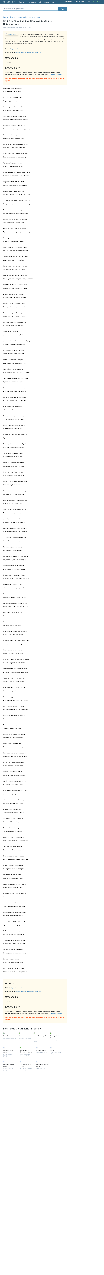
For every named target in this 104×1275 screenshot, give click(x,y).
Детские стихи (25, 52)
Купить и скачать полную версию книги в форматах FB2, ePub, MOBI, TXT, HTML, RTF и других (34, 79)
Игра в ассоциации (83, 2)
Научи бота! (67, 2)
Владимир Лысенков (16, 49)
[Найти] (62, 8)
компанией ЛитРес (56, 75)
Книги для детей (35, 52)
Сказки (17, 52)
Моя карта (97, 2)
